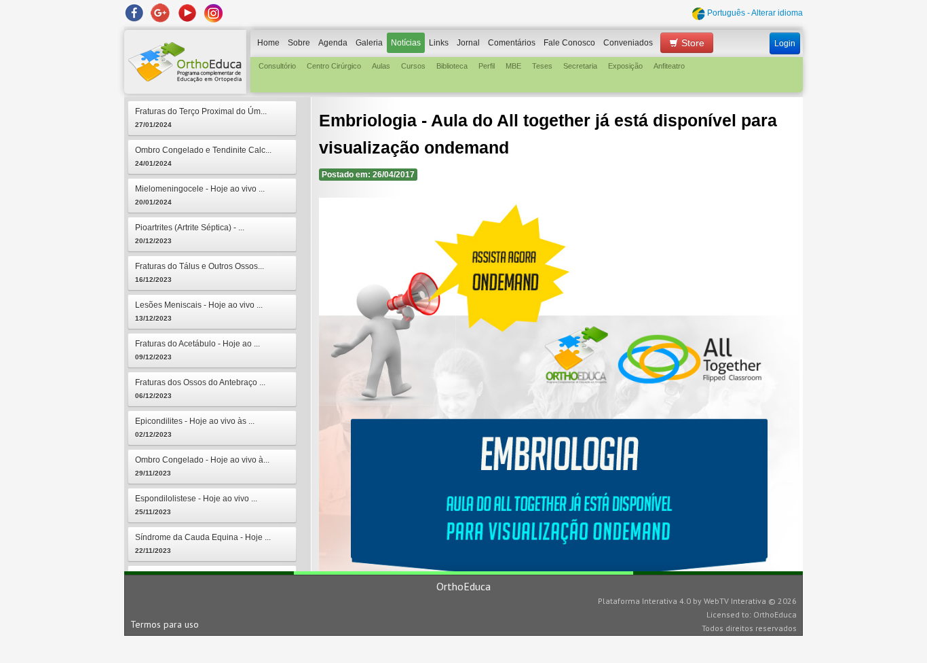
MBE (513, 66)
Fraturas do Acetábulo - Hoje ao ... (197, 350)
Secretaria (580, 66)
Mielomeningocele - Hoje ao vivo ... (200, 195)
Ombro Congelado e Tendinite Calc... (203, 156)
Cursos (413, 66)
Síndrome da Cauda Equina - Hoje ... (203, 543)
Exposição (625, 66)
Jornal (468, 43)
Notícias (406, 43)
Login (784, 43)
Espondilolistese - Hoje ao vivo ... (196, 505)
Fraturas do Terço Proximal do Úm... (201, 117)
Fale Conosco (569, 43)
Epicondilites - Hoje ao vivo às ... (194, 427)
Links (439, 43)
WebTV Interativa (735, 601)
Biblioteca (452, 66)
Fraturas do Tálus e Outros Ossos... (199, 272)
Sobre (299, 43)
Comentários (511, 43)
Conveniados (628, 43)
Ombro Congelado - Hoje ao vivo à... (202, 466)
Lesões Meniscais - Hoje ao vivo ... (199, 311)
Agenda (332, 43)
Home (268, 43)
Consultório (277, 66)
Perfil (486, 66)
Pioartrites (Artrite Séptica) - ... (189, 234)
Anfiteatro (669, 66)
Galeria (369, 43)
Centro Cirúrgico (334, 66)
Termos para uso (164, 624)
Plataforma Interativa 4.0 (644, 601)
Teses (542, 66)
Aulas (381, 66)
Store (691, 42)
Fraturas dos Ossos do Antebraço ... (200, 388)
